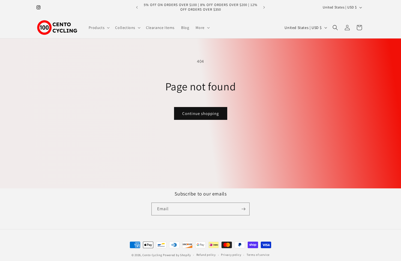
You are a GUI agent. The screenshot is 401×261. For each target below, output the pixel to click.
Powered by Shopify (177, 255)
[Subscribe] (243, 209)
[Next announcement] (264, 7)
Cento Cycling (152, 255)
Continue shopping (200, 113)
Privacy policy (231, 255)
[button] (98, 27)
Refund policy (206, 255)
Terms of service (258, 255)
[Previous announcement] (137, 7)
